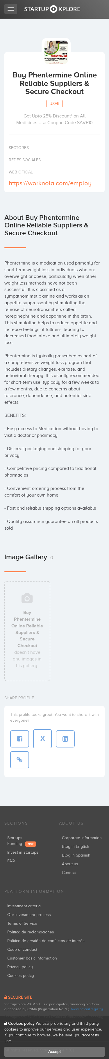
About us (70, 864)
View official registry (87, 1009)
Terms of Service (22, 923)
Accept (54, 1051)
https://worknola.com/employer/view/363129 (54, 183)
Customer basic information (32, 958)
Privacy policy (20, 967)
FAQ (11, 861)
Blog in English (75, 846)
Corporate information (82, 838)
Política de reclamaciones (30, 932)
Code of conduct (22, 949)
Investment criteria (24, 906)
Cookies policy (20, 975)
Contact (69, 872)
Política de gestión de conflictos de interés (46, 941)
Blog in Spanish (76, 855)
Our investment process (29, 915)
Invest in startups (22, 852)
